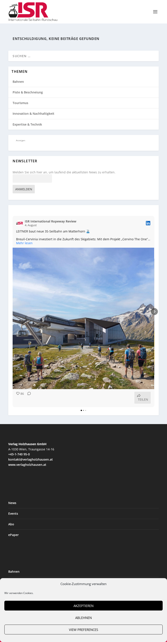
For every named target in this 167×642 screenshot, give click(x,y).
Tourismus (20, 103)
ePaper (13, 535)
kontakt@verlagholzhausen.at (30, 459)
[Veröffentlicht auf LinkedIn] (148, 223)
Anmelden (23, 189)
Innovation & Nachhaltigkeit (33, 113)
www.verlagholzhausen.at (27, 465)
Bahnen (18, 82)
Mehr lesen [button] (24, 243)
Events (13, 513)
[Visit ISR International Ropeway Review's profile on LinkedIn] (19, 223)
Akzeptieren (83, 606)
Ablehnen (83, 617)
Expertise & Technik (27, 124)
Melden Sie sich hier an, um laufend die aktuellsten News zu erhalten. (64, 172)
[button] (12, 311)
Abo (11, 524)
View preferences (83, 629)
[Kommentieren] (28, 398)
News (12, 503)
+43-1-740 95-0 (19, 454)
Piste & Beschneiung (28, 92)
